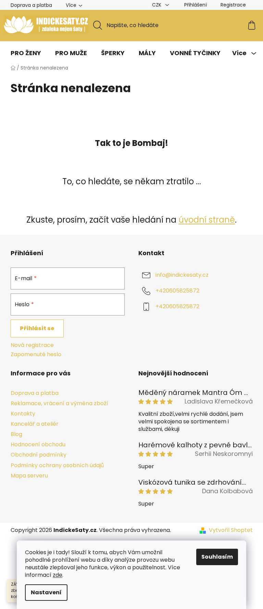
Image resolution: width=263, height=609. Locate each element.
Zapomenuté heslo (36, 354)
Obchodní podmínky (38, 455)
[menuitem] (26, 53)
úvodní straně (206, 219)
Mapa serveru (29, 476)
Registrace (233, 4)
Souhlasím (217, 557)
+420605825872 (177, 291)
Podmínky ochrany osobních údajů (57, 465)
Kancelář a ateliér (35, 424)
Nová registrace (32, 345)
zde (57, 575)
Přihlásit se (37, 328)
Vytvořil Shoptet (231, 530)
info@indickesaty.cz (182, 275)
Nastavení (46, 592)
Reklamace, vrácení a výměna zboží (59, 403)
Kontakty (23, 414)
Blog (16, 434)
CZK (157, 4)
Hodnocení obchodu (38, 444)
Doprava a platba (31, 5)
